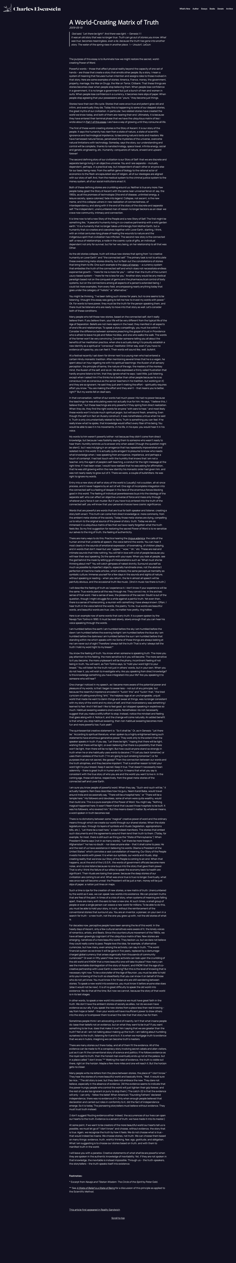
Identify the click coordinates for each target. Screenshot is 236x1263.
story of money (130, 264)
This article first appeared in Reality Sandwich (94, 1209)
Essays (204, 9)
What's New (185, 9)
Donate (220, 9)
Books (212, 9)
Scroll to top (118, 1218)
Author (196, 9)
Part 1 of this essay (96, 122)
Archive (229, 9)
